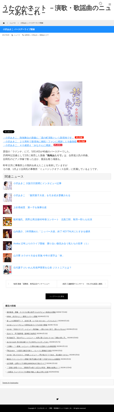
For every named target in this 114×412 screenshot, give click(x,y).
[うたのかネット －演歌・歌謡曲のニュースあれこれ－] (56, 10)
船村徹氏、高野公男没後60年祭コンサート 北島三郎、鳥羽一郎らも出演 (52, 219)
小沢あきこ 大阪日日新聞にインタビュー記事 (37, 183)
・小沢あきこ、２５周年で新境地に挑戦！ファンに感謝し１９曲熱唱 (40, 141)
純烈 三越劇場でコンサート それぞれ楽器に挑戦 (82, 284)
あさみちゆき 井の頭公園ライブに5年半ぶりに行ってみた (28, 342)
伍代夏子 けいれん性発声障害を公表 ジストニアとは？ (42, 267)
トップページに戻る (56, 296)
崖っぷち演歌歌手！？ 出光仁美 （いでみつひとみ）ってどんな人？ (32, 321)
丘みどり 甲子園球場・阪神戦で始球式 (21, 333)
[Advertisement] (57, 60)
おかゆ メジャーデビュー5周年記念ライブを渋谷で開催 (27, 325)
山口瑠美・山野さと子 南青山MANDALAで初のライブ (26, 363)
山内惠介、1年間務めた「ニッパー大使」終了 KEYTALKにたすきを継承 (51, 231)
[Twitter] (57, 398)
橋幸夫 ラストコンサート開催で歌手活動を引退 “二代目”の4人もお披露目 (33, 359)
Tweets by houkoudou (10, 383)
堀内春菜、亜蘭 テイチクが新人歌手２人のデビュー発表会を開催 (31, 312)
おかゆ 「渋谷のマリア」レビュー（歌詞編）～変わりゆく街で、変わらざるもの (36, 329)
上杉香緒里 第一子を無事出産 (30, 207)
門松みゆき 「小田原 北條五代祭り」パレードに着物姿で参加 (29, 351)
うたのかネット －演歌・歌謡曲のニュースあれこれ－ (55, 408)
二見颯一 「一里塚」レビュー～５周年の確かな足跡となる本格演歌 (31, 346)
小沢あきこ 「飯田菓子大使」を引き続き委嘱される (41, 195)
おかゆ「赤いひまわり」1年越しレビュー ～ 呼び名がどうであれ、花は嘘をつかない (38, 355)
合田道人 (27, 35)
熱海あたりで (44, 35)
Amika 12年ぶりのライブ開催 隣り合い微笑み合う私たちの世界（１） (51, 243)
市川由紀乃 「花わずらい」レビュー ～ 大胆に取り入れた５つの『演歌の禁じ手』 (37, 338)
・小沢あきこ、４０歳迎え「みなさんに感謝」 (28, 145)
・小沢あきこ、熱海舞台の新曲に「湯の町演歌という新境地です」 (38, 137)
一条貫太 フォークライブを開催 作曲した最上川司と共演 (27, 372)
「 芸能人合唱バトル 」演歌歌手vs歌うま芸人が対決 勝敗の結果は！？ (33, 367)
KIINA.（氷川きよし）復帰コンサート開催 (22, 316)
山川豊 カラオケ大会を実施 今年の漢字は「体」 (38, 255)
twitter (100, 3)
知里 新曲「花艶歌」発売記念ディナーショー (32, 284)
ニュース (17, 35)
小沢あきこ (35, 35)
